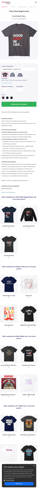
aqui (27, 180)
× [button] (34, 466)
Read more (11, 478)
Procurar (4, 6)
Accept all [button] (19, 483)
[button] (19, 480)
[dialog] (19, 475)
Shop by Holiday (22, 6)
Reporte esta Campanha (8, 192)
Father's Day (32, 6)
